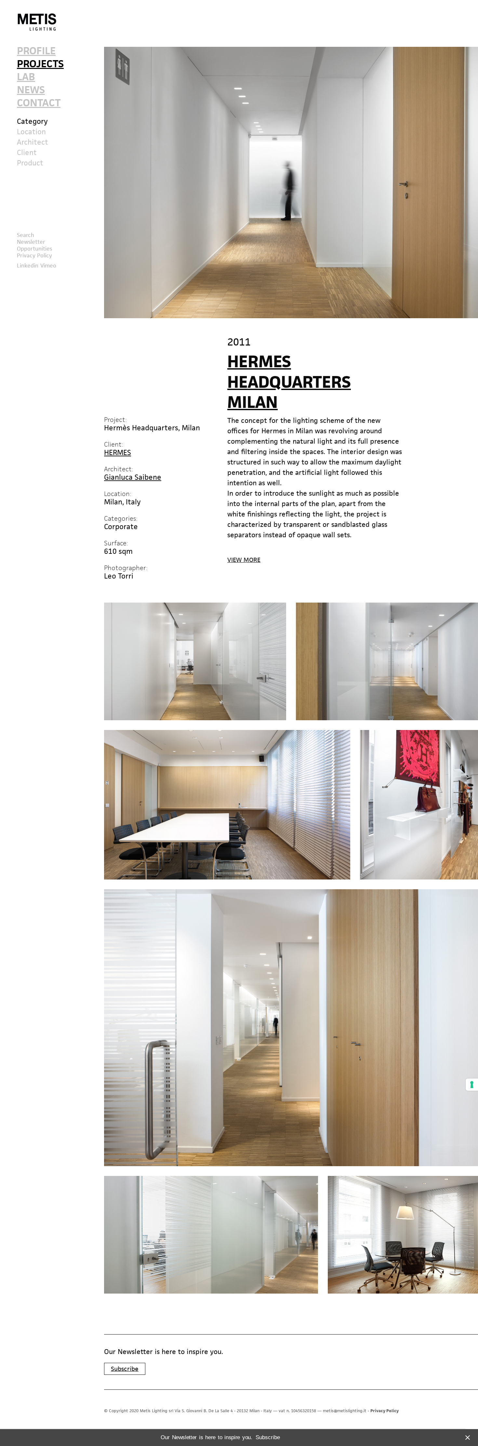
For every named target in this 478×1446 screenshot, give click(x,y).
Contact (38, 103)
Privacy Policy (34, 255)
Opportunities (34, 248)
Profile (36, 51)
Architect (32, 142)
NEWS (31, 90)
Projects (40, 64)
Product (30, 163)
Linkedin (27, 265)
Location (31, 132)
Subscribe (125, 1369)
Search (25, 235)
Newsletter (31, 241)
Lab (26, 77)
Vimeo (48, 265)
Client (27, 152)
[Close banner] (466, 1437)
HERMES (117, 452)
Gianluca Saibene (132, 477)
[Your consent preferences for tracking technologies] (472, 1084)
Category (32, 121)
